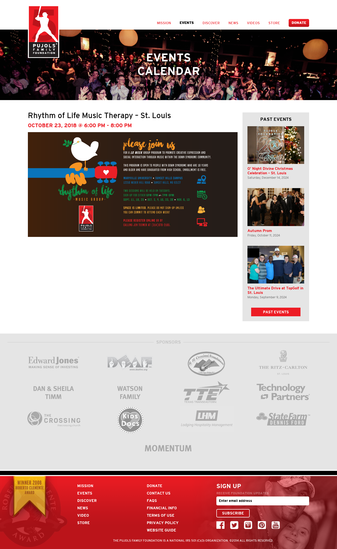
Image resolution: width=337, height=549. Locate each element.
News (233, 23)
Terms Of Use (160, 515)
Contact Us (158, 493)
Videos (253, 23)
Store (274, 23)
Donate (299, 23)
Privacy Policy (163, 523)
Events (187, 23)
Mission (164, 23)
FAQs (152, 500)
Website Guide (161, 530)
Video (83, 515)
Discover (211, 23)
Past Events (276, 312)
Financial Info (162, 508)
